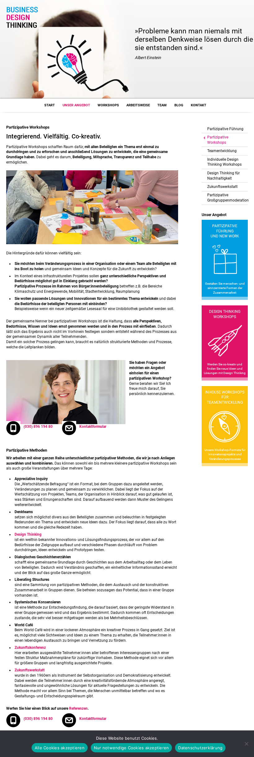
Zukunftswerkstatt (222, 187)
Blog (178, 105)
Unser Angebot (76, 105)
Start (49, 105)
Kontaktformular (92, 426)
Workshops (108, 105)
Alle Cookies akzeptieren (60, 747)
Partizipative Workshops (217, 140)
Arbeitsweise (138, 105)
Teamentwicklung (222, 151)
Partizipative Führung (225, 129)
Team (162, 105)
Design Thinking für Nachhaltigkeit (223, 176)
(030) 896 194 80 (38, 426)
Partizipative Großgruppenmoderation (227, 197)
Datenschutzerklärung (200, 747)
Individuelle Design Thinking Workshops (224, 162)
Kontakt (198, 105)
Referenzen (78, 708)
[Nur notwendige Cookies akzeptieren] (246, 744)
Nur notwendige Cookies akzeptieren (131, 747)
